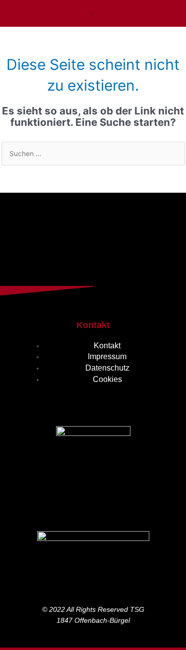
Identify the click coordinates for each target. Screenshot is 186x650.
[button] (92, 13)
